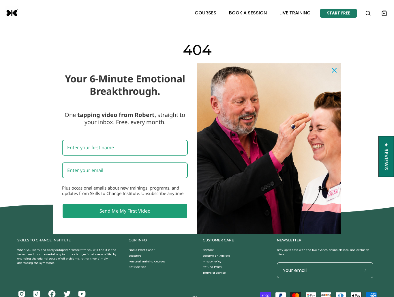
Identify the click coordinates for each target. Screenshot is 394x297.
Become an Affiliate (216, 256)
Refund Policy (212, 267)
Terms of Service (214, 273)
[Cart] (384, 13)
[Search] (368, 13)
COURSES (205, 13)
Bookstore (135, 256)
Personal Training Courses (147, 261)
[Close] (334, 70)
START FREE (338, 13)
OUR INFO (138, 240)
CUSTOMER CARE (218, 240)
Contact (208, 250)
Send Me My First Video (125, 210)
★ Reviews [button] (386, 156)
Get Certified (138, 267)
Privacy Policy (212, 261)
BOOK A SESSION (248, 13)
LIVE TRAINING (295, 13)
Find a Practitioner (142, 250)
